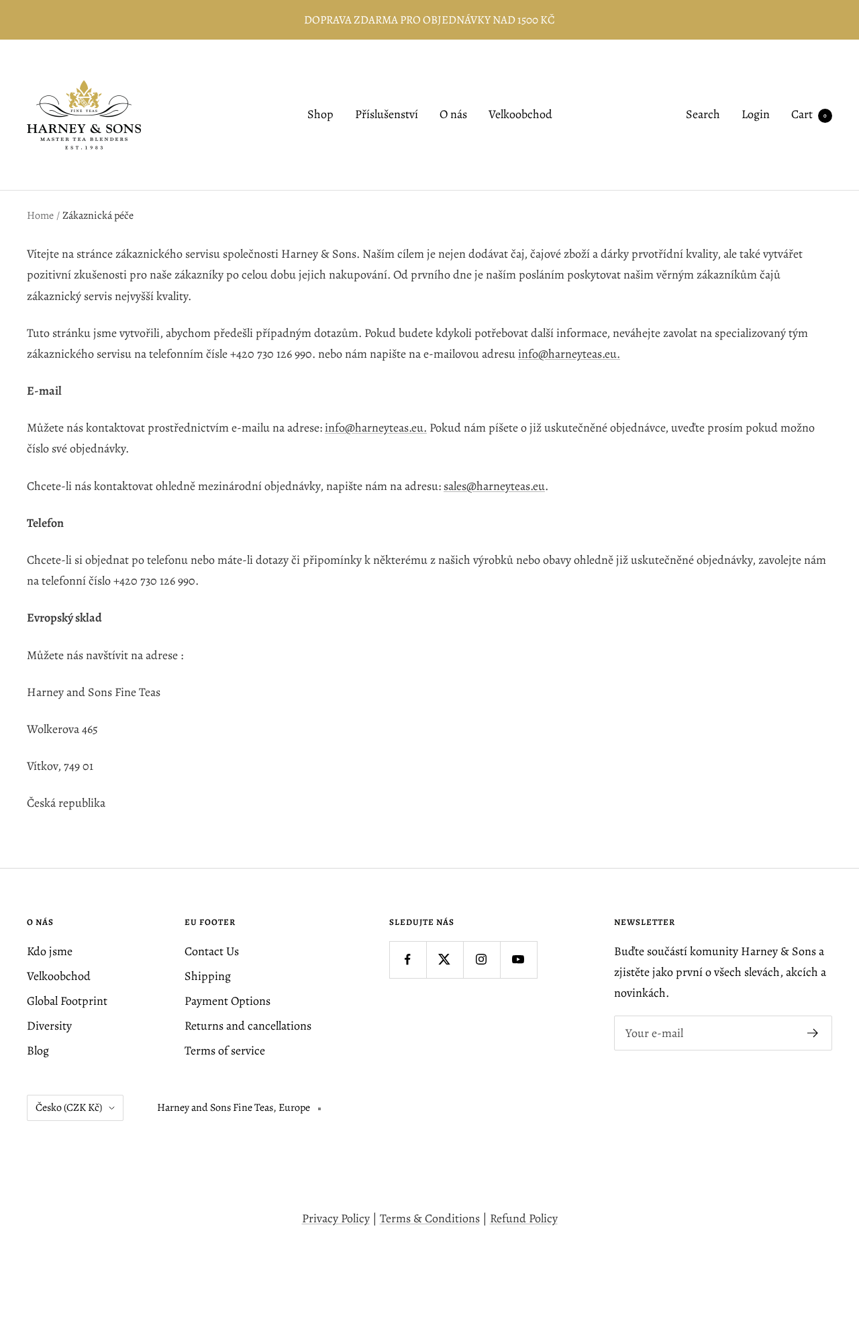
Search (703, 115)
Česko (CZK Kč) (69, 1107)
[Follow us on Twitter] (444, 959)
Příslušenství (386, 115)
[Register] (813, 1033)
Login (756, 115)
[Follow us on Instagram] (481, 959)
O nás (453, 115)
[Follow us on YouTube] (518, 959)
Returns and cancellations (248, 1026)
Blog (38, 1050)
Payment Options (227, 1001)
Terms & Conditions (430, 1218)
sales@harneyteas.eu (494, 486)
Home (40, 215)
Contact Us (212, 951)
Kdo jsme (49, 951)
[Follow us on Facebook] (407, 959)
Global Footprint (67, 1001)
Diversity (49, 1026)
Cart (809, 115)
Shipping (208, 976)
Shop (320, 115)
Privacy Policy (336, 1218)
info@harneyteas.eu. (569, 354)
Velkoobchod (520, 115)
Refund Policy (524, 1218)
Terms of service (225, 1050)
